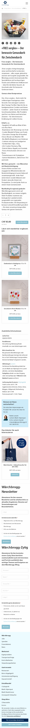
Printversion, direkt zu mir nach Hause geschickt (14, 607)
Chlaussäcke (6, 702)
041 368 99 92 (14, 424)
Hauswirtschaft (7, 679)
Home (2, 8)
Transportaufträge (8, 657)
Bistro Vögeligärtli (8, 673)
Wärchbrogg (6, 635)
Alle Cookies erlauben (15, 724)
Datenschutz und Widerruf (14, 716)
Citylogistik (22, 382)
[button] (27, 3)
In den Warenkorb (22, 222)
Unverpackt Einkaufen (9, 695)
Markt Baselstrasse (8, 692)
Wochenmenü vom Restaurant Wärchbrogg (12, 525)
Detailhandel (6, 683)
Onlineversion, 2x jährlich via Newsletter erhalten (12, 613)
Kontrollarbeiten (7, 660)
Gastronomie (6, 667)
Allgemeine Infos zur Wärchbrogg (13, 520)
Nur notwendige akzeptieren (15, 720)
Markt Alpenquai (7, 689)
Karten (4, 705)
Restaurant (5, 670)
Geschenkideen (16, 8)
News (3, 647)
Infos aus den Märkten (10, 529)
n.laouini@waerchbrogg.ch (18, 422)
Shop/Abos (7, 8)
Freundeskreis (6, 644)
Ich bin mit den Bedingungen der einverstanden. (15, 535)
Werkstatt (5, 651)
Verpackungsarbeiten (9, 663)
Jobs (3, 639)
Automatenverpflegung (10, 676)
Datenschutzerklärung (10, 536)
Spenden (5, 641)
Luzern (13, 364)
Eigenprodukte (7, 655)
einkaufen (15, 474)
